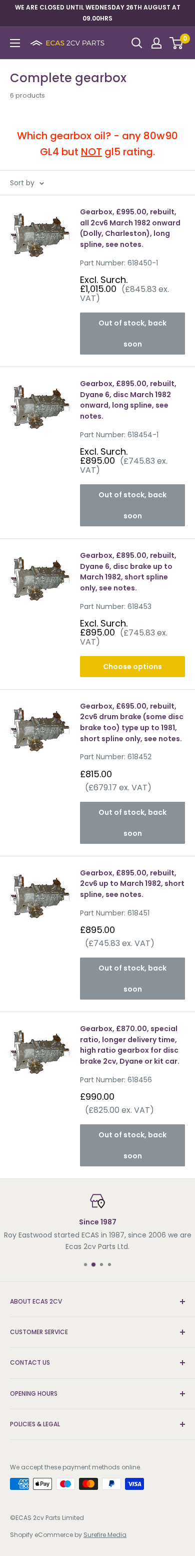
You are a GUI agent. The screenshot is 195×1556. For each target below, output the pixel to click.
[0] (176, 43)
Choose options (132, 667)
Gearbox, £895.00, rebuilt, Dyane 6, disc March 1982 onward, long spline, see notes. (128, 400)
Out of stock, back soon (132, 333)
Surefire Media (105, 1534)
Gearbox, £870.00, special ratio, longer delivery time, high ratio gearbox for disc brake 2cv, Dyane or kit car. (130, 1045)
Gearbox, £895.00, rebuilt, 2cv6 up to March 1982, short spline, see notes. (132, 883)
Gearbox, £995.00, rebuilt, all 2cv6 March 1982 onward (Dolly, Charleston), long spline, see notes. (130, 228)
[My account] (157, 43)
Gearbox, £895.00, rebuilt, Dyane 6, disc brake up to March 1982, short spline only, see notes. (128, 571)
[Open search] (137, 43)
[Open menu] (15, 43)
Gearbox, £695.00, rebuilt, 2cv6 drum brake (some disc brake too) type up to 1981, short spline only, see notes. (132, 722)
